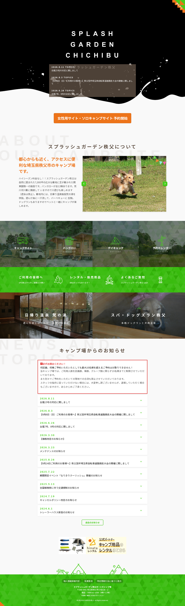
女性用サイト (92, 118)
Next (165, 184)
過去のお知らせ (92, 522)
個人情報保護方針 (72, 581)
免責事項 (88, 581)
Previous (84, 184)
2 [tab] (161, 209)
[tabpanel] (124, 184)
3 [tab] (163, 209)
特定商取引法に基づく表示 (109, 581)
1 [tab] (159, 209)
